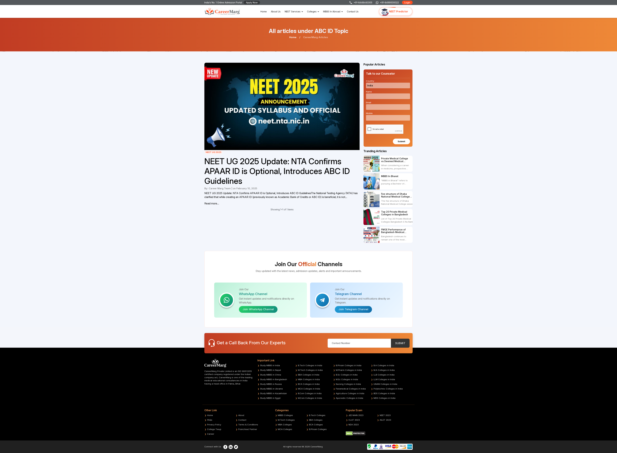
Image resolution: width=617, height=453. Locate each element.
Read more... (211, 203)
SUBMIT (400, 343)
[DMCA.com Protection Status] (355, 433)
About (241, 415)
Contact (242, 420)
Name (369, 91)
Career (210, 434)
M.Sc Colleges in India (347, 379)
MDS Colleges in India (384, 398)
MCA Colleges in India (309, 388)
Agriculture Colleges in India (350, 393)
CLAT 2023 (354, 420)
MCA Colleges (285, 429)
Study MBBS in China (270, 374)
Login (407, 2)
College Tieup (214, 429)
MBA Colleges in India (309, 379)
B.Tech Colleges (317, 415)
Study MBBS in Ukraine (271, 388)
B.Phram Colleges (318, 429)
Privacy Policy (214, 424)
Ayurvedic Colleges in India (349, 398)
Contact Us (352, 11)
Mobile (370, 113)
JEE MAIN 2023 (356, 415)
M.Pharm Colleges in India (349, 370)
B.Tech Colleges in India (310, 365)
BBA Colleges (315, 420)
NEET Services (292, 11)
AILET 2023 (385, 420)
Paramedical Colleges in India (351, 388)
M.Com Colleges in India (310, 398)
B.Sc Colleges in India (347, 374)
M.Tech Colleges (286, 420)
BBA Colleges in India (308, 374)
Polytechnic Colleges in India (388, 388)
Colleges (312, 11)
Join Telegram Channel (353, 309)
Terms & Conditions (248, 424)
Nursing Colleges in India (348, 384)
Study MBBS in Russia (271, 384)
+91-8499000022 (389, 2)
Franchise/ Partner (247, 429)
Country (370, 81)
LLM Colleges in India (384, 379)
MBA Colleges (285, 424)
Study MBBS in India (270, 365)
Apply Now (252, 2)
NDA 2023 (354, 424)
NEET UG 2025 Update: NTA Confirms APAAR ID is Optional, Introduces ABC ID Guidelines (277, 171)
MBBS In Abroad (331, 11)
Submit (401, 141)
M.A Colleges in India (384, 370)
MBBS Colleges (285, 415)
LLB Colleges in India (384, 374)
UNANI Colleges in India (385, 384)
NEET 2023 (385, 415)
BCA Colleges (316, 424)
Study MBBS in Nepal (270, 370)
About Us (276, 11)
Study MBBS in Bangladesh (273, 379)
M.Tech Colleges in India (310, 370)
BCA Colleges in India (309, 384)
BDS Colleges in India (384, 393)
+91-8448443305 (363, 2)
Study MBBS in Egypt (270, 398)
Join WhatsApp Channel (258, 309)
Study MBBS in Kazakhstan (273, 393)
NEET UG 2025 (213, 152)
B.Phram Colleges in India (348, 365)
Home (263, 11)
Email (369, 102)
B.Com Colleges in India (310, 393)
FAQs (209, 420)
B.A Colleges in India (384, 365)
